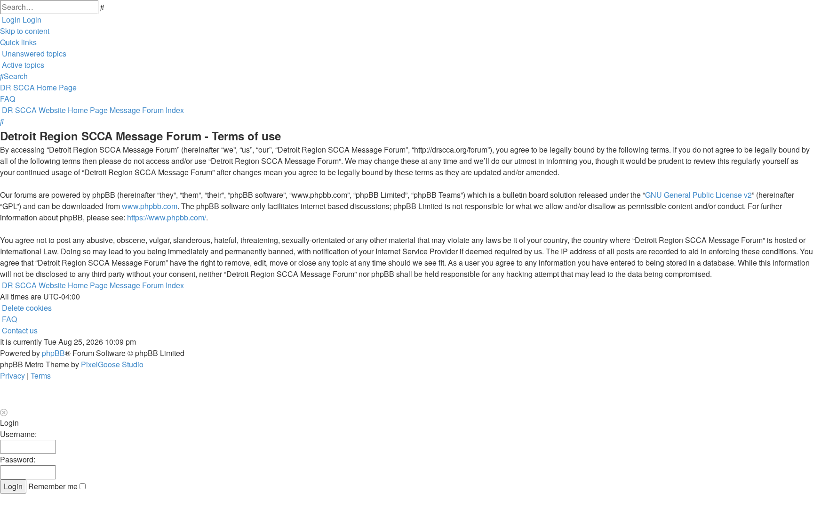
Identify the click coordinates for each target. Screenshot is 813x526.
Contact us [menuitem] (20, 330)
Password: (17, 459)
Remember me (54, 486)
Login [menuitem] (11, 19)
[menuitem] (33, 53)
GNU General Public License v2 (698, 194)
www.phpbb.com (149, 206)
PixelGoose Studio (112, 364)
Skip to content (24, 30)
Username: (18, 434)
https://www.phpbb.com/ (166, 217)
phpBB (53, 353)
